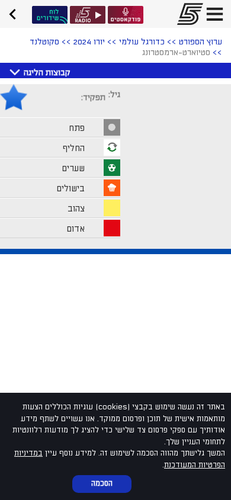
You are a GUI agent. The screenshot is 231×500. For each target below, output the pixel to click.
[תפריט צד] (214, 14)
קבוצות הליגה (47, 72)
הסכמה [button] (102, 483)
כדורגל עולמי (142, 42)
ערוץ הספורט (200, 42)
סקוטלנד (44, 42)
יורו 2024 (89, 42)
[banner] (17, 13)
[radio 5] (87, 15)
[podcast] (125, 15)
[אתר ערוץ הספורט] (186, 14)
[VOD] (50, 15)
